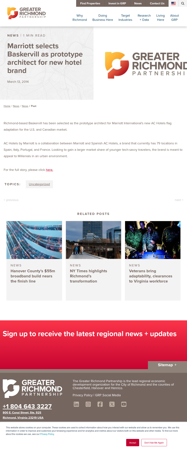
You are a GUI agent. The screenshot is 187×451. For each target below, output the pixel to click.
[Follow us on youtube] (123, 405)
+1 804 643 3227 (27, 406)
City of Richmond (133, 384)
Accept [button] (132, 442)
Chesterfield (81, 388)
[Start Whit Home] (36, 389)
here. (49, 169)
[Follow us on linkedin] (76, 405)
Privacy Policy (47, 433)
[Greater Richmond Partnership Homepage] (26, 13)
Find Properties (90, 3)
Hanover (97, 388)
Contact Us (157, 3)
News (138, 3)
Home (7, 106)
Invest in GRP (117, 3)
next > (179, 200)
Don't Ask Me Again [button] (154, 442)
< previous (11, 200)
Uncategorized (39, 184)
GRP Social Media (108, 395)
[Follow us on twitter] (112, 405)
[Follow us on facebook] (100, 405)
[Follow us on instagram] (88, 405)
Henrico (116, 388)
